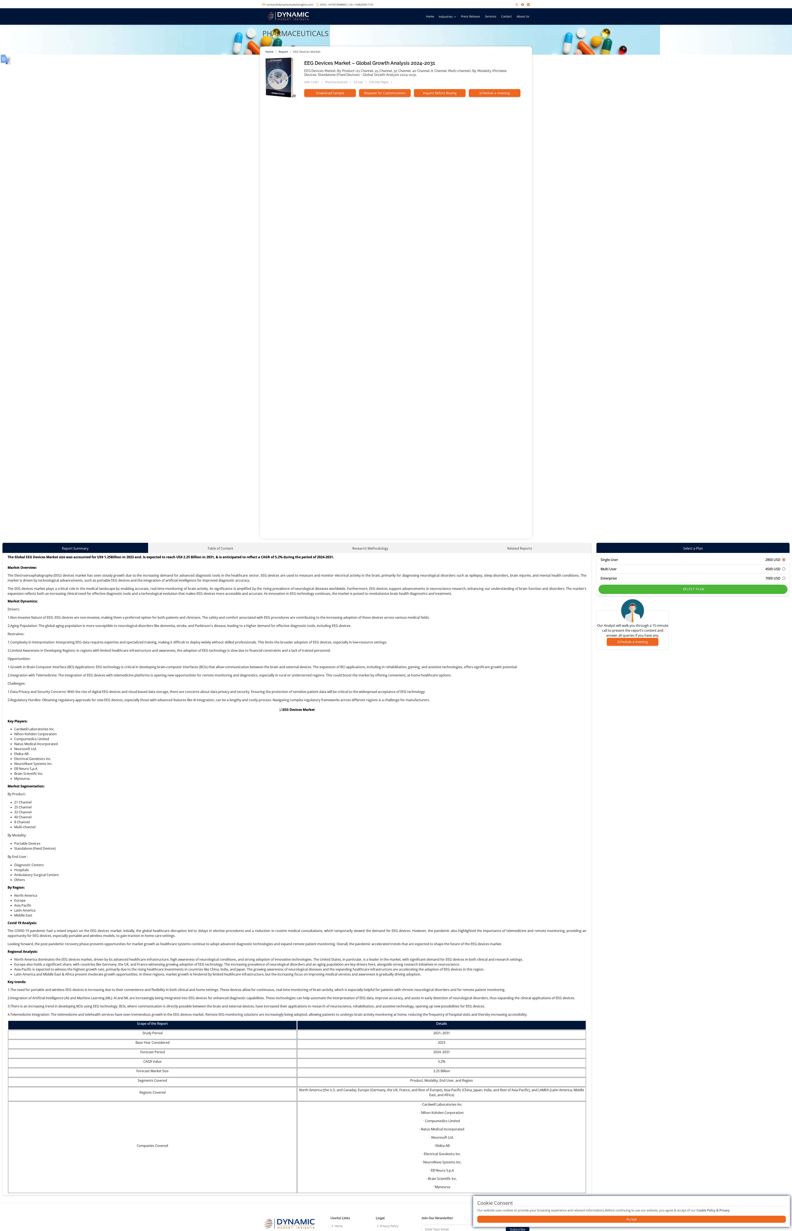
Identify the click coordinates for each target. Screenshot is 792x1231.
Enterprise (690, 578)
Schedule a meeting (494, 93)
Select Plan (693, 589)
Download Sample (330, 93)
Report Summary (75, 548)
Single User (690, 559)
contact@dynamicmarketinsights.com (289, 4)
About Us (523, 16)
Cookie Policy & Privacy (713, 1210)
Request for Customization (385, 93)
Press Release (470, 16)
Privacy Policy (389, 1226)
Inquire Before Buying (440, 93)
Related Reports (519, 548)
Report (283, 52)
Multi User (690, 569)
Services (490, 16)
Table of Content (220, 548)
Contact (506, 16)
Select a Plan (693, 548)
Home (430, 16)
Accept (631, 1219)
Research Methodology (370, 548)
